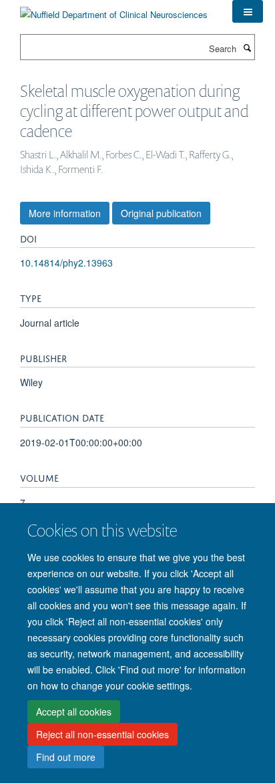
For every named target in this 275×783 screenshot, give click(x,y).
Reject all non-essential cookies (102, 734)
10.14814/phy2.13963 (66, 262)
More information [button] (65, 213)
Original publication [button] (161, 213)
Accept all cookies (73, 711)
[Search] (247, 47)
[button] (247, 11)
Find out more (65, 757)
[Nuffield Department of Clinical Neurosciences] (114, 9)
